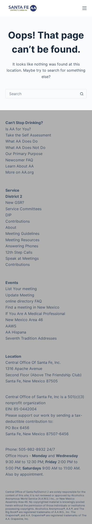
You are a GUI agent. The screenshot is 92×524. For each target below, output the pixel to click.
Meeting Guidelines (22, 233)
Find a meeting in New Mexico (32, 307)
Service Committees (23, 208)
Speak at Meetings (22, 258)
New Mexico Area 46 (24, 319)
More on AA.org (19, 172)
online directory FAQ (23, 301)
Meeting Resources (22, 239)
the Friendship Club (62, 375)
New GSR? (14, 202)
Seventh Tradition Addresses (31, 338)
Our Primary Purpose (23, 153)
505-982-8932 (32, 449)
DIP (8, 215)
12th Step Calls (18, 252)
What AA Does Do (21, 141)
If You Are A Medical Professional (35, 313)
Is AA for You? (18, 129)
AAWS (10, 326)
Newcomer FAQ (19, 160)
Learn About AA (19, 166)
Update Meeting (19, 295)
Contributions (17, 221)
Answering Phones (21, 246)
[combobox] (41, 93)
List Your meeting (21, 288)
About (10, 227)
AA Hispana (15, 332)
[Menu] (84, 8)
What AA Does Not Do (25, 147)
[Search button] (81, 93)
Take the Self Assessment (28, 135)
